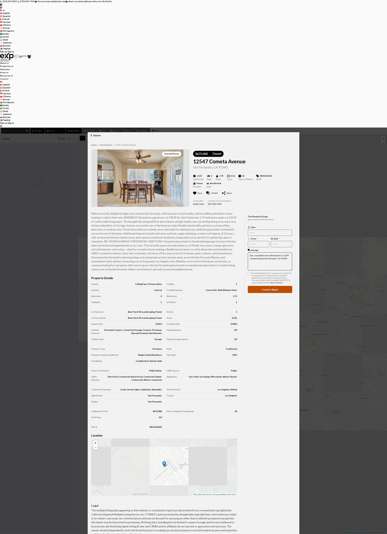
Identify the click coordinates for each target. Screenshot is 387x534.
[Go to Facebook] (1, 4)
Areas (3, 72)
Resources (5, 75)
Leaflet (199, 494)
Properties (5, 66)
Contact (4, 79)
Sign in (11, 51)
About (3, 63)
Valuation (5, 69)
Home (94, 145)
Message (255, 250)
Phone (254, 239)
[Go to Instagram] (1, 7)
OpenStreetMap (211, 494)
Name (254, 227)
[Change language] (2, 10)
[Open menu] (1, 126)
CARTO (233, 494)
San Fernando (106, 145)
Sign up (3, 51)
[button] (164, 464)
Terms (272, 283)
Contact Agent (270, 289)
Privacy (279, 283)
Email (276, 239)
